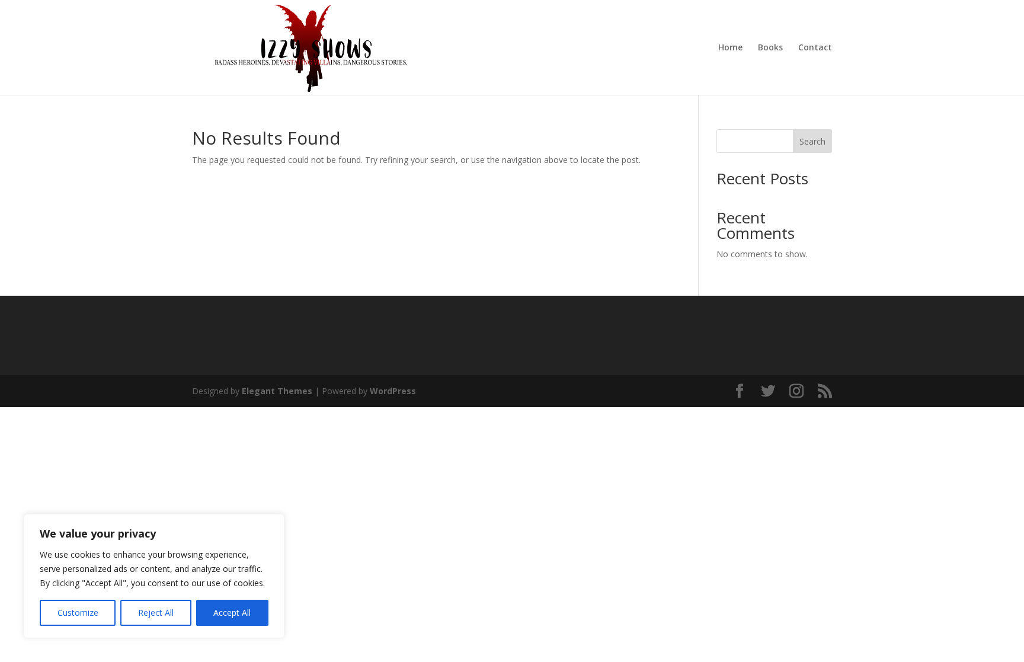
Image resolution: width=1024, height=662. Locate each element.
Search (812, 141)
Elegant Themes (277, 390)
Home (730, 48)
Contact (815, 48)
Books (770, 48)
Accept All (232, 612)
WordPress (393, 390)
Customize (77, 612)
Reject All (156, 612)
